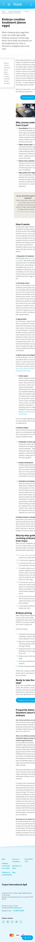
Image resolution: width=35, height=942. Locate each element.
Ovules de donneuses (15, 11)
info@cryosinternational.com (12, 908)
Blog (13, 872)
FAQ (3, 859)
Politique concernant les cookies (6, 866)
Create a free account (27, 555)
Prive (3, 11)
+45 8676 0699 (18, 911)
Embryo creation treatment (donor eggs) (7, 67)
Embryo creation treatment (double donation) (7, 78)
